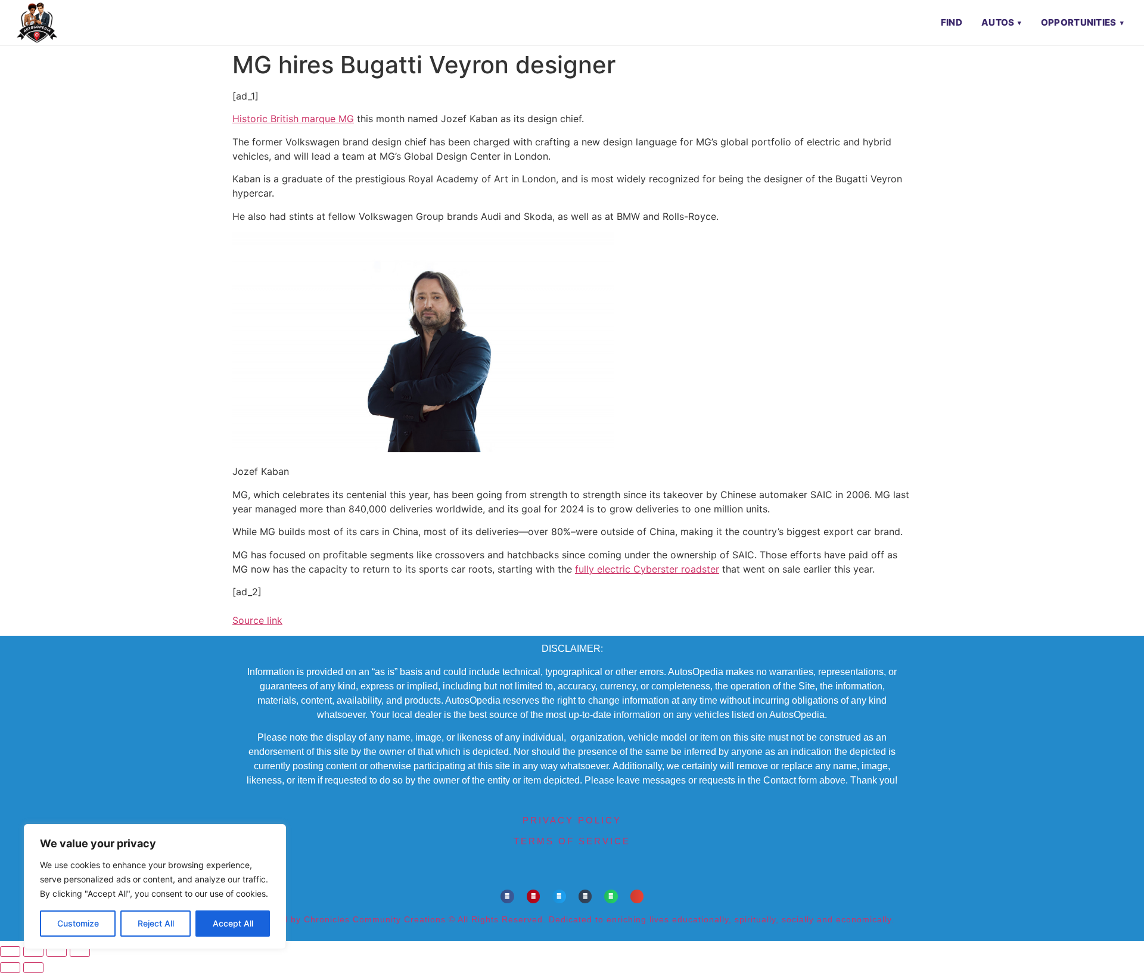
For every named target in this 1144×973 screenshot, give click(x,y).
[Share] (56, 951)
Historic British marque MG (293, 119)
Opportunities (1079, 22)
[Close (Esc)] (80, 951)
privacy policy (572, 820)
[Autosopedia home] (37, 22)
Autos (998, 22)
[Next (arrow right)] (33, 967)
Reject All (156, 923)
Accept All (233, 923)
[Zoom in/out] (10, 951)
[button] (507, 896)
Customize (78, 923)
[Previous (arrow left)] (10, 967)
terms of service (572, 841)
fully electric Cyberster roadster (647, 569)
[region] (155, 886)
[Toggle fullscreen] (33, 951)
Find (951, 22)
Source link (257, 620)
